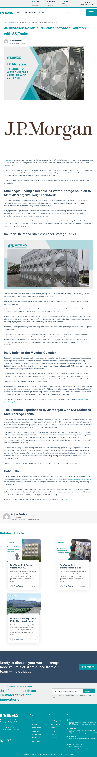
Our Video (53, 731)
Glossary (53, 738)
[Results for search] (74, 16)
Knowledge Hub (13, 22)
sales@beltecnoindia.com (87, 4)
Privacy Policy (58, 754)
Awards (53, 734)
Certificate (36, 741)
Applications (36, 728)
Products (32, 13)
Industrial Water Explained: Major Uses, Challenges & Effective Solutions (23, 621)
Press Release (55, 724)
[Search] (80, 13)
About (25, 13)
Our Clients (36, 738)
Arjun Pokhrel (16, 40)
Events (52, 728)
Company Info (37, 734)
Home (18, 13)
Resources (41, 13)
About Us (35, 731)
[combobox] (74, 12)
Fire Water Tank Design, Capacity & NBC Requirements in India (21, 568)
